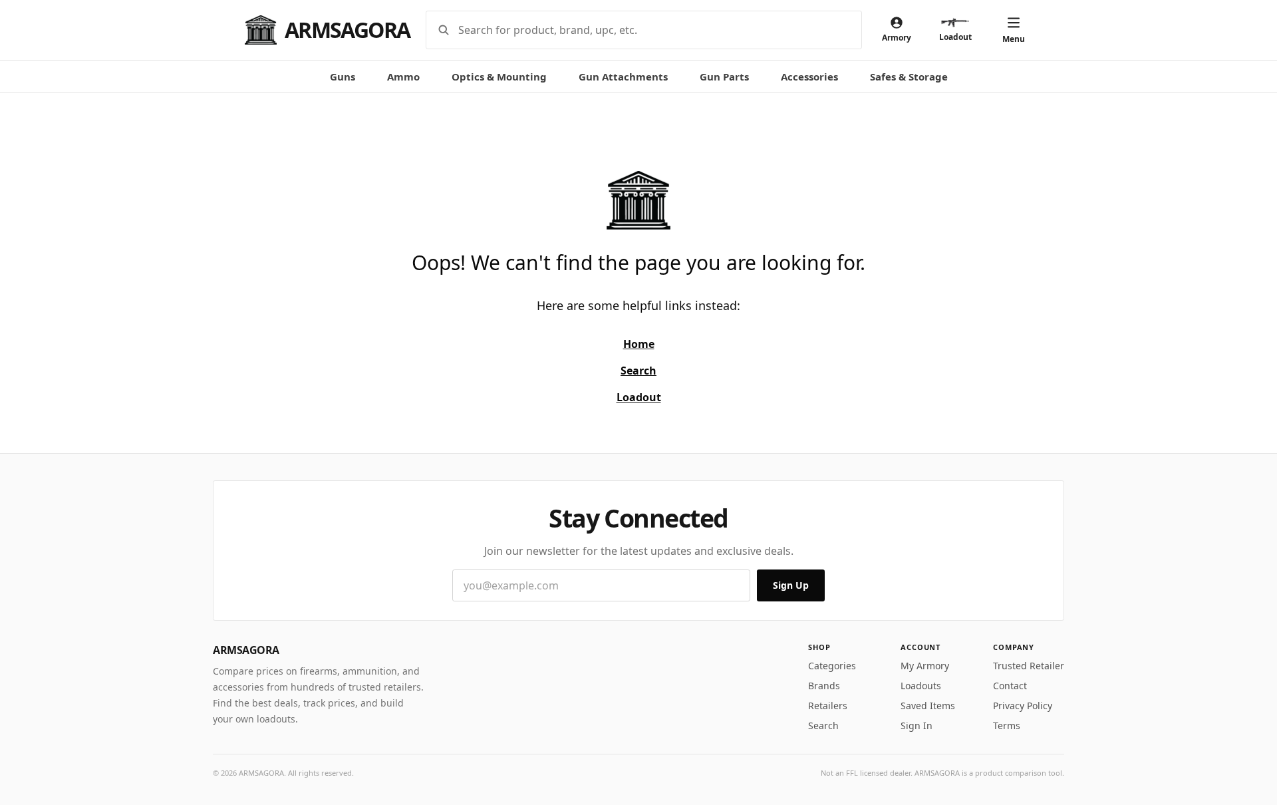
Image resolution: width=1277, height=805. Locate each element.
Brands (824, 685)
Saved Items (928, 705)
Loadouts (921, 685)
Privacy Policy (1022, 705)
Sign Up (791, 585)
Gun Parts (724, 76)
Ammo (403, 76)
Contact (1010, 685)
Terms (1006, 725)
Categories (832, 665)
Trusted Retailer (1028, 665)
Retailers (827, 705)
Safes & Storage (909, 76)
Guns (342, 76)
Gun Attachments (623, 76)
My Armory (925, 665)
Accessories (809, 76)
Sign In (916, 725)
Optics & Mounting (499, 76)
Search (823, 725)
